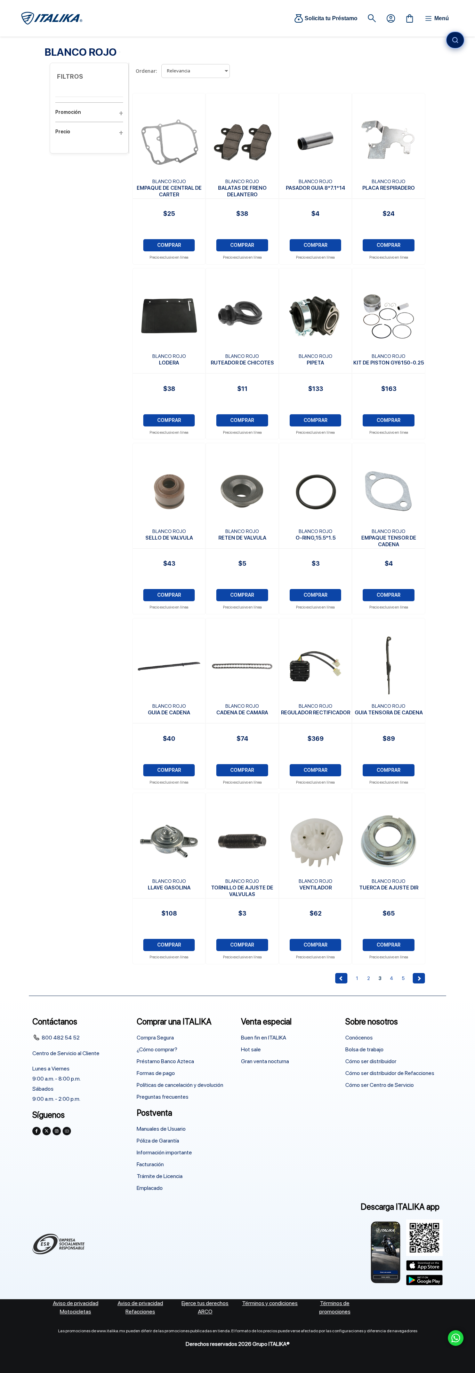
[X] (46, 1131)
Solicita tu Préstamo (331, 18)
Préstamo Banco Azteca (165, 1061)
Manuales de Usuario (161, 1128)
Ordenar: (146, 71)
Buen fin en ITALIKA (263, 1037)
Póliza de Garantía (158, 1140)
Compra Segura (155, 1037)
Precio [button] (62, 131)
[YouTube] (67, 1131)
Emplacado (150, 1188)
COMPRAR (169, 245)
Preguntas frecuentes (162, 1096)
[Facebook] (36, 1131)
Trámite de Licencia (160, 1176)
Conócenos (359, 1037)
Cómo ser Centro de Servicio (379, 1085)
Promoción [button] (68, 112)
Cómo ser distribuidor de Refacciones (389, 1073)
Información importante (164, 1152)
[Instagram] (57, 1131)
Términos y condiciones (270, 1303)
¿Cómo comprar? (157, 1049)
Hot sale (251, 1049)
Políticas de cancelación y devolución (180, 1085)
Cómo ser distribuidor (370, 1061)
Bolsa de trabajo (364, 1049)
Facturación (150, 1164)
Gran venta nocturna (265, 1061)
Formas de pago (156, 1073)
